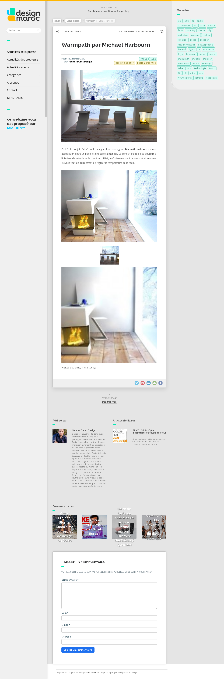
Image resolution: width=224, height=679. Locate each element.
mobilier (207, 58)
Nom (64, 612)
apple (200, 20)
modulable (183, 63)
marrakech (183, 58)
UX (185, 73)
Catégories (14, 75)
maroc (212, 54)
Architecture (184, 25)
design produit (205, 44)
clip (210, 30)
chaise (201, 30)
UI (179, 73)
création (182, 39)
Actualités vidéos (18, 67)
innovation (208, 49)
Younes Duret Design (80, 61)
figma (192, 49)
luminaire (190, 54)
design (193, 39)
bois (180, 30)
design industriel (186, 44)
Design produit (124, 63)
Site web (66, 636)
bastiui (211, 25)
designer (204, 39)
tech (189, 68)
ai (193, 20)
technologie (200, 68)
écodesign (211, 77)
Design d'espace (73, 21)
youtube (199, 77)
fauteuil (182, 49)
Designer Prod (109, 401)
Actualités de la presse (21, 52)
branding (190, 30)
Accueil (57, 21)
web (201, 73)
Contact (12, 90)
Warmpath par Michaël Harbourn (105, 44)
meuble (196, 58)
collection (183, 35)
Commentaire (70, 579)
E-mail (65, 624)
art (195, 25)
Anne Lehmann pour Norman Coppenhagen (109, 11)
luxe (153, 59)
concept (195, 35)
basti (202, 25)
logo (180, 54)
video (192, 73)
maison (202, 54)
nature (195, 63)
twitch (212, 68)
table (144, 59)
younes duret (184, 77)
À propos (13, 83)
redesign (206, 63)
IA (199, 49)
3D (179, 20)
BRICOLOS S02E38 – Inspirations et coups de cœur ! (149, 433)
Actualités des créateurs (22, 59)
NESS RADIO (15, 98)
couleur (206, 35)
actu (186, 20)
